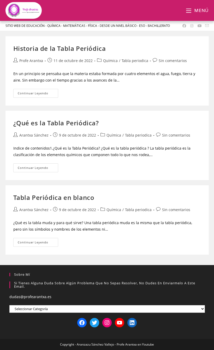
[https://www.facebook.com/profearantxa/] (82, 322)
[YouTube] (119, 322)
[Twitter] (94, 322)
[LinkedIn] (132, 322)
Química (110, 60)
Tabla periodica (135, 60)
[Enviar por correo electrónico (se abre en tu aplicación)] (206, 25)
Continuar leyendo (38, 92)
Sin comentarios (173, 60)
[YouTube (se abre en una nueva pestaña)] (200, 25)
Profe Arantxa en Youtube (135, 344)
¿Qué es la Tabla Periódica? (56, 123)
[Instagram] (107, 322)
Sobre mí (22, 274)
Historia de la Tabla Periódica (59, 48)
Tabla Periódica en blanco (53, 197)
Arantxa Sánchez (34, 135)
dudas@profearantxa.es (30, 296)
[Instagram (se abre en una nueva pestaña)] (192, 25)
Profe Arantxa (31, 60)
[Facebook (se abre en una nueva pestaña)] (184, 25)
